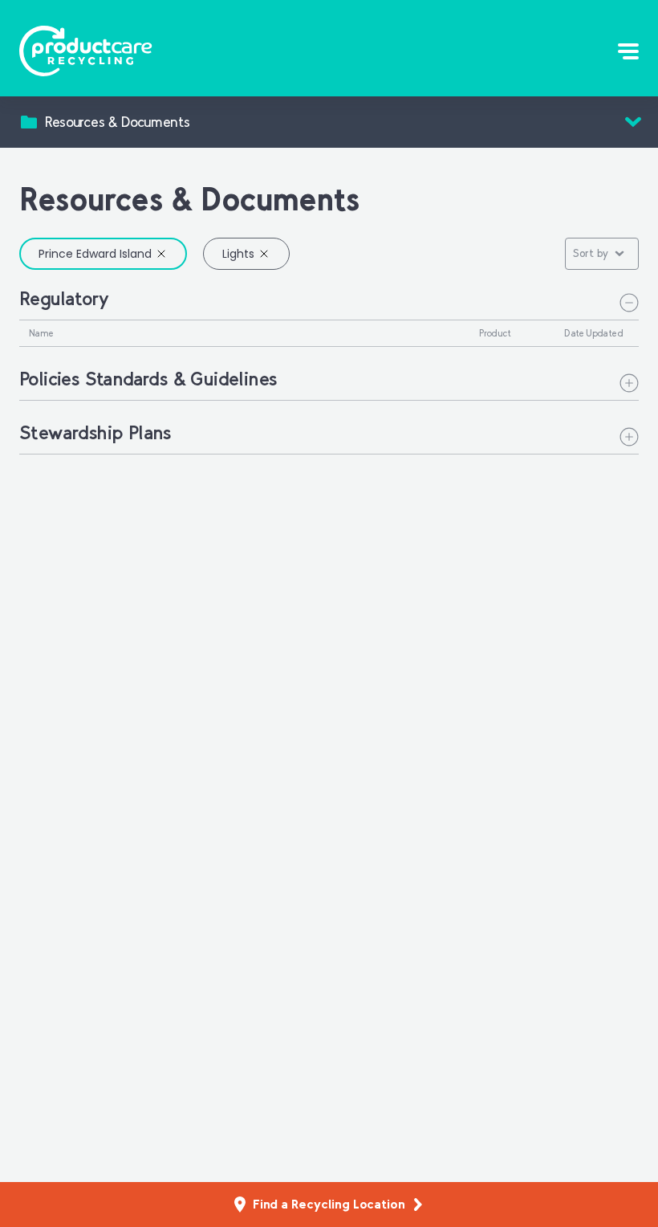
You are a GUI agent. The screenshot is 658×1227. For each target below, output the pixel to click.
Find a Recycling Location (329, 1204)
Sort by (590, 253)
